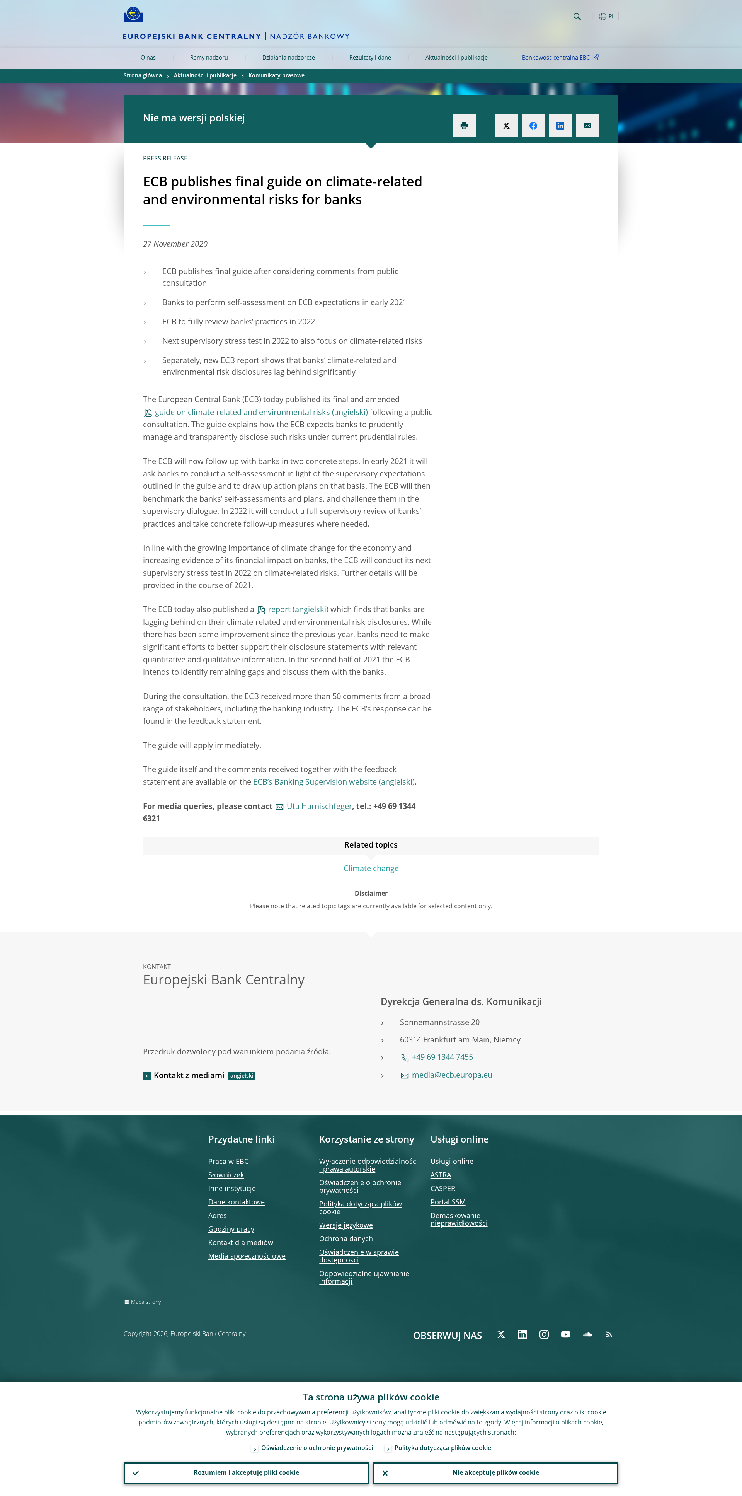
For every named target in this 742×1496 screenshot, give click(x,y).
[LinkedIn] (522, 1334)
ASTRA (441, 1175)
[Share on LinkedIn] (560, 125)
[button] (591, 16)
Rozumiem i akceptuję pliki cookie (246, 1473)
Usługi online (452, 1161)
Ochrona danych (346, 1239)
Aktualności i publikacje (456, 58)
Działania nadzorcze (288, 58)
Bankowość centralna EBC (556, 58)
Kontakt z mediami (189, 1076)
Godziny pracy (231, 1229)
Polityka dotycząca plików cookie (443, 1448)
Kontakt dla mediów (240, 1243)
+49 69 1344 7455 (442, 1058)
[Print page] (464, 125)
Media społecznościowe (247, 1256)
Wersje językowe (346, 1225)
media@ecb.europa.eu (452, 1076)
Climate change (371, 869)
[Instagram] (544, 1334)
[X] (501, 1334)
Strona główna (143, 75)
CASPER (443, 1189)
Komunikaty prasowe (276, 75)
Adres (217, 1216)
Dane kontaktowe (236, 1202)
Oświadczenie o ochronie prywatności (317, 1448)
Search (577, 16)
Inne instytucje (232, 1189)
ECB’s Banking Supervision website (315, 782)
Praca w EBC (228, 1161)
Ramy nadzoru (209, 58)
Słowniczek (226, 1175)
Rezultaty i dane (370, 58)
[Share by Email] (587, 125)
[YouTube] (565, 1334)
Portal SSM (448, 1202)
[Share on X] (506, 125)
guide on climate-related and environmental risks (242, 413)
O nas (148, 58)
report (279, 610)
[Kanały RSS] (609, 1334)
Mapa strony (146, 1302)
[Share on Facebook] (533, 125)
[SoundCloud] (587, 1334)
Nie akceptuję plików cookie (496, 1473)
